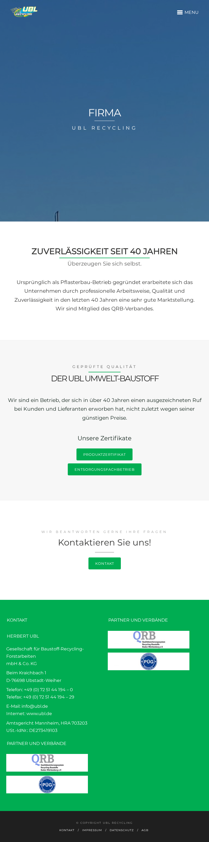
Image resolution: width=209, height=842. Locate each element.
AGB (145, 830)
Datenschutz (122, 830)
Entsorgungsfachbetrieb (105, 469)
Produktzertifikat (104, 454)
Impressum (92, 830)
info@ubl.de (34, 706)
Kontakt (104, 563)
